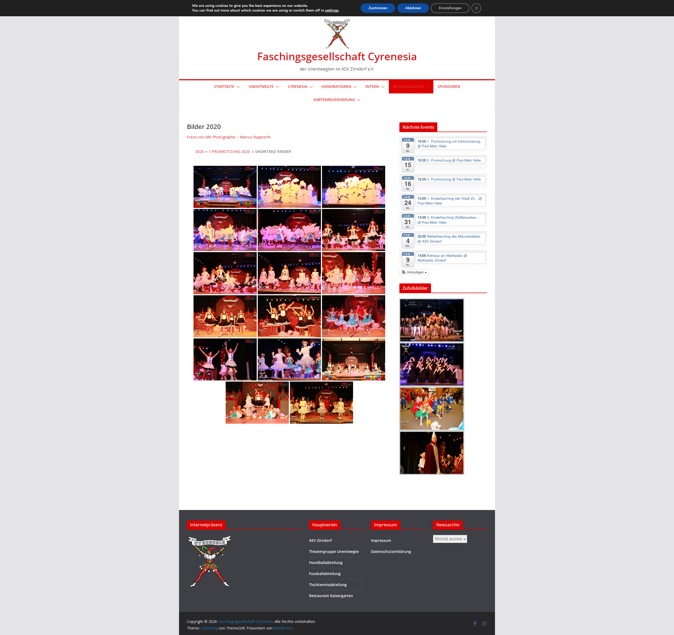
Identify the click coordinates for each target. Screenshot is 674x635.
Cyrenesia (297, 86)
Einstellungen (450, 8)
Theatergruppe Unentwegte (334, 551)
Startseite (224, 86)
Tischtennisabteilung (328, 584)
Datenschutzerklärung (391, 551)
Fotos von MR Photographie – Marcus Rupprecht (229, 136)
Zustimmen (378, 8)
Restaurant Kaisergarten (331, 595)
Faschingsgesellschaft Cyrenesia (337, 56)
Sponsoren (449, 86)
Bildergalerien (408, 86)
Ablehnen (413, 8)
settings (332, 10)
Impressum (381, 540)
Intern (372, 86)
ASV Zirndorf (320, 540)
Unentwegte (261, 86)
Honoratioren (336, 86)
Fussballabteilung (325, 573)
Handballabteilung (326, 562)
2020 (199, 151)
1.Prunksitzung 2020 (229, 151)
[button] (237, 87)
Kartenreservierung (334, 99)
